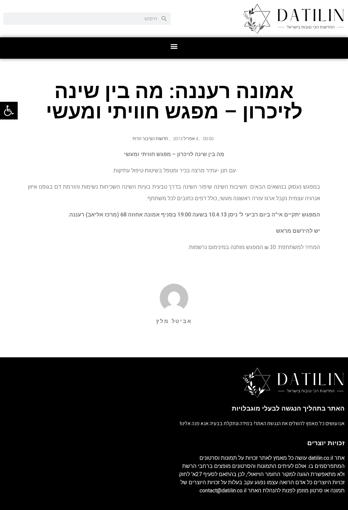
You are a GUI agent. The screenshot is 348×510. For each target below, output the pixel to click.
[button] (174, 46)
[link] (9, 110)
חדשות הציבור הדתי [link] (150, 138)
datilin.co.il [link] (320, 458)
